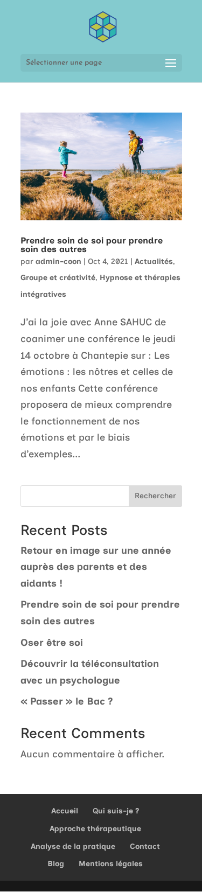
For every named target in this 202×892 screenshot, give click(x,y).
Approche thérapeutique (95, 828)
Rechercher (155, 495)
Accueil (64, 811)
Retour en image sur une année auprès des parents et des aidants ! (95, 567)
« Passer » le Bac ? (66, 701)
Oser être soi (51, 643)
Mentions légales (111, 863)
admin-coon (58, 261)
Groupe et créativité (57, 277)
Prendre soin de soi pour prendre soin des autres (91, 244)
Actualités (154, 261)
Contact (145, 846)
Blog (55, 863)
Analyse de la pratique (73, 846)
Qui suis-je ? (116, 811)
